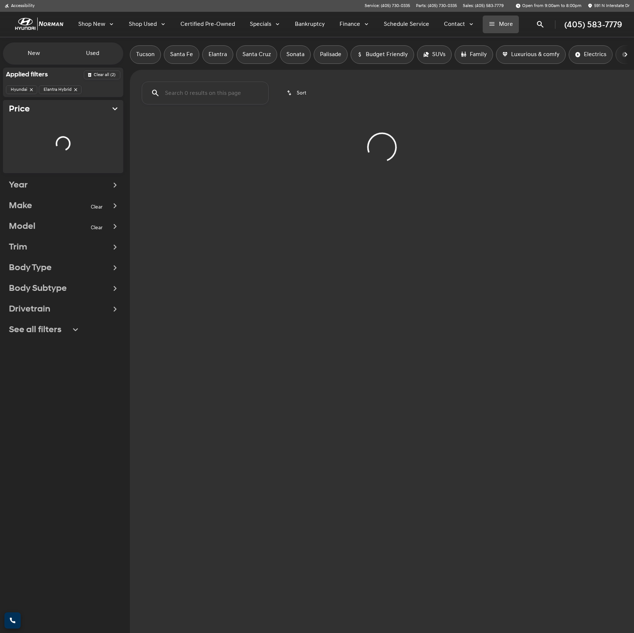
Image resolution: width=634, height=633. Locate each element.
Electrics (595, 54)
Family (478, 54)
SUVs (438, 54)
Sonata (295, 54)
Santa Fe (181, 54)
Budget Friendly (387, 54)
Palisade (330, 54)
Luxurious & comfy (535, 54)
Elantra (218, 54)
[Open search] (540, 24)
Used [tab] (92, 53)
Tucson (145, 54)
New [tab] (34, 53)
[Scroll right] (626, 54)
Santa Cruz (256, 54)
